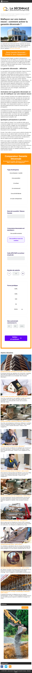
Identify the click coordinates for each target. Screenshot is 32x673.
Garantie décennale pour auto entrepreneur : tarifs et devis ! (16, 495)
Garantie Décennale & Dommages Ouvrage (15, 13)
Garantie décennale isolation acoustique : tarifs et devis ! (15, 568)
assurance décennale (15, 48)
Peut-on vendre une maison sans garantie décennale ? (14, 396)
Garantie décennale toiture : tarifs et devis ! (11, 544)
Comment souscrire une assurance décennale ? (13, 446)
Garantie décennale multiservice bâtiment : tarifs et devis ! (15, 421)
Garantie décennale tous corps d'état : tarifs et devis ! (14, 520)
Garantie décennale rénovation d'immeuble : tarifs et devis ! (16, 371)
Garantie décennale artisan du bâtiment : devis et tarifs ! (15, 471)
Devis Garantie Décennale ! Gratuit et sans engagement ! (16, 53)
